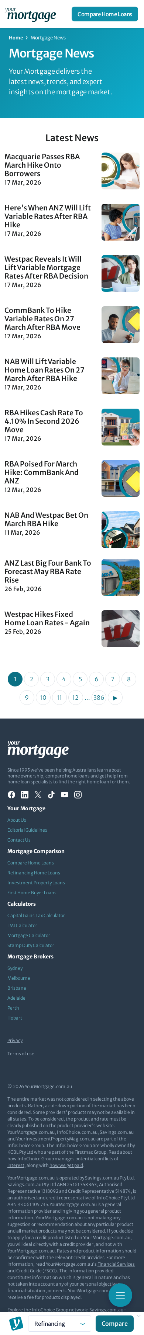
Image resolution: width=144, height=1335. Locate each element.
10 (43, 697)
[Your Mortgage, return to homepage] (32, 14)
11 (59, 697)
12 (75, 697)
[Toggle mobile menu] (120, 1295)
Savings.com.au (106, 1310)
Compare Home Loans (105, 14)
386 (98, 697)
